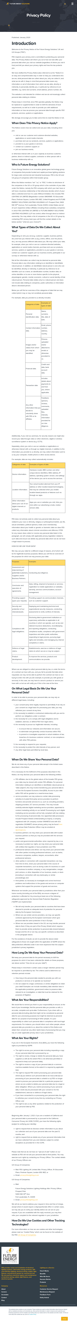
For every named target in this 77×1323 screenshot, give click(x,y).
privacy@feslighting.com (29, 1200)
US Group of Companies (27, 1235)
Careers (4, 1292)
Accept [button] (64, 1318)
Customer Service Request (49, 1289)
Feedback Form (45, 1295)
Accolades (4, 1295)
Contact (4, 1297)
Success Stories (45, 1279)
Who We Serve (45, 1276)
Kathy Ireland (44, 1297)
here (60, 824)
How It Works (44, 1271)
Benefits (43, 1274)
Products (43, 1282)
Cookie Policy (32, 1314)
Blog (3, 1300)
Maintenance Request (47, 1292)
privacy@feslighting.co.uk (29, 1175)
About (3, 1289)
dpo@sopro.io (20, 830)
